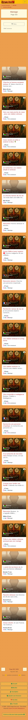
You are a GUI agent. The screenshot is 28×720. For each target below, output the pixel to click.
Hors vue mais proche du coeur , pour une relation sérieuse (14, 113)
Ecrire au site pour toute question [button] (13, 714)
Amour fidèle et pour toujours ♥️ (13, 252)
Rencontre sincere (9, 281)
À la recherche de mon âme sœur (12, 455)
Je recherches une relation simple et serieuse (12, 169)
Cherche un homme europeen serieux (13, 83)
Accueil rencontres (6, 5)
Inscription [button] (15, 691)
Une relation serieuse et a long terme (13, 339)
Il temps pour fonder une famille (11, 484)
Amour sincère (8, 623)
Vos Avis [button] (14, 699)
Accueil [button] (14, 683)
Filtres (14, 24)
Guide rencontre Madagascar (17, 708)
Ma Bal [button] (15, 687)
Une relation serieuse (10, 366)
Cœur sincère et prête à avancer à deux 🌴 (11, 141)
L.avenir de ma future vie (12, 567)
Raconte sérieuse (9, 595)
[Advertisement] (14, 50)
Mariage (14, 5)
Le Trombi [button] (14, 703)
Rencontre (7, 223)
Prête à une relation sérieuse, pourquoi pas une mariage (13, 540)
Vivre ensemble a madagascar (13, 394)
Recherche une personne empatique (12, 425)
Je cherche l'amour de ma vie (13, 195)
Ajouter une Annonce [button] (14, 695)
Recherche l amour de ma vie (13, 309)
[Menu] (25, 1)
